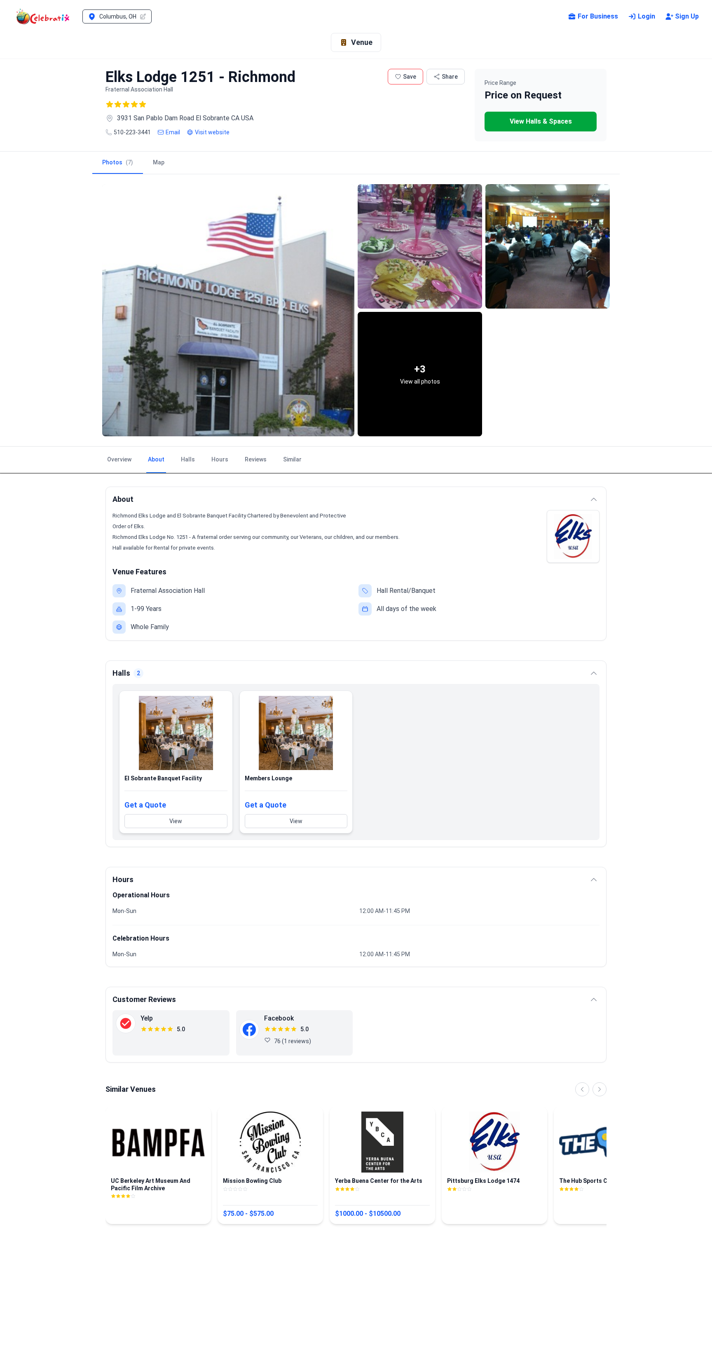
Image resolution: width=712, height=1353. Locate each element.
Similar (292, 459)
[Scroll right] (600, 1089)
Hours (219, 459)
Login (646, 16)
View (175, 821)
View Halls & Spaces (541, 121)
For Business (598, 16)
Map (158, 162)
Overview (119, 459)
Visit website (212, 132)
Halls (188, 459)
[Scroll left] (582, 1089)
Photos (117, 162)
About (156, 459)
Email (173, 132)
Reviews (256, 459)
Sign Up (687, 16)
